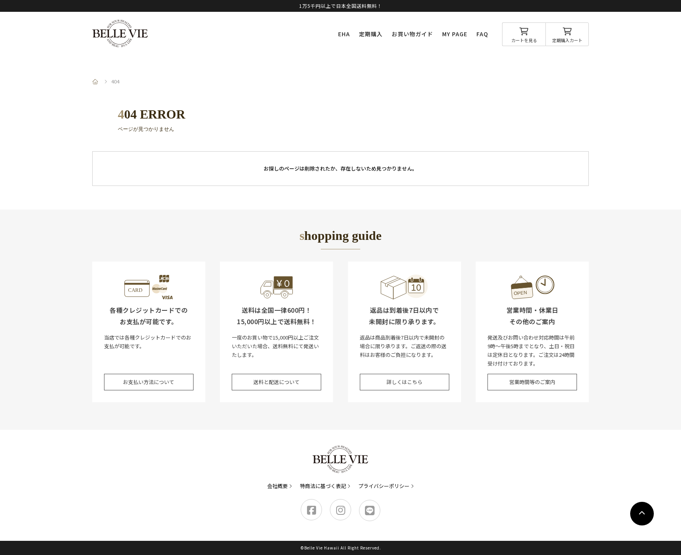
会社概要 (277, 486)
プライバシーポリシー (383, 486)
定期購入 (371, 34)
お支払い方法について (148, 382)
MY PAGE (454, 34)
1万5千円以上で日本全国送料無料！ (340, 5)
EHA (344, 34)
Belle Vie (120, 33)
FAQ (482, 34)
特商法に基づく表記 (323, 486)
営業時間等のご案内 (532, 382)
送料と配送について (276, 382)
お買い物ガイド (412, 34)
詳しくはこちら (404, 382)
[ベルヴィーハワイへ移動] (96, 81)
